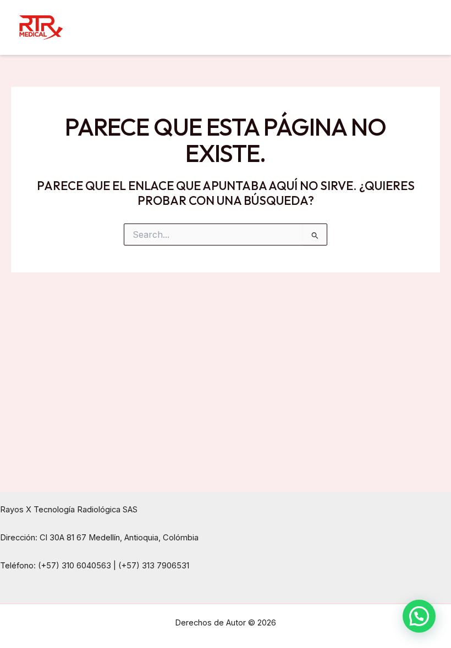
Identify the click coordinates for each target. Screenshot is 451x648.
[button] (419, 616)
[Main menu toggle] (423, 27)
